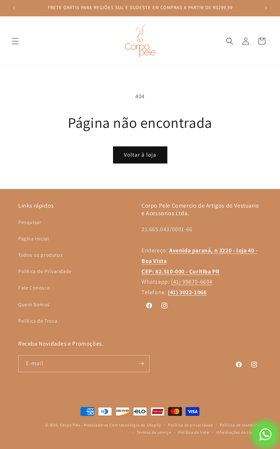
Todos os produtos (40, 255)
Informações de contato (239, 432)
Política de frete (193, 432)
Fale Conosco (34, 287)
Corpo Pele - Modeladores (84, 425)
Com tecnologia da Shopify (135, 425)
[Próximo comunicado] (266, 8)
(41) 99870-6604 (192, 281)
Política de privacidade (190, 425)
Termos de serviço (154, 432)
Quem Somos (34, 304)
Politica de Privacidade (45, 271)
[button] (15, 41)
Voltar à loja (140, 154)
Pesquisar (29, 222)
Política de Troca (37, 321)
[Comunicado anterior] (14, 8)
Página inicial (33, 238)
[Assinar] (141, 363)
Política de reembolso (241, 425)
